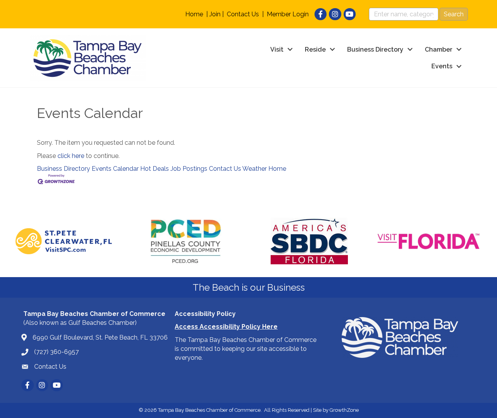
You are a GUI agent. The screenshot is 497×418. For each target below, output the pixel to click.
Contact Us (243, 14)
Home (194, 14)
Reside (315, 49)
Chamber (438, 49)
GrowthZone (344, 410)
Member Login (288, 14)
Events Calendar (115, 168)
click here (70, 156)
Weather (254, 168)
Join (215, 14)
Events (441, 66)
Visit (276, 49)
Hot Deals (154, 168)
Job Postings (188, 168)
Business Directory (375, 49)
